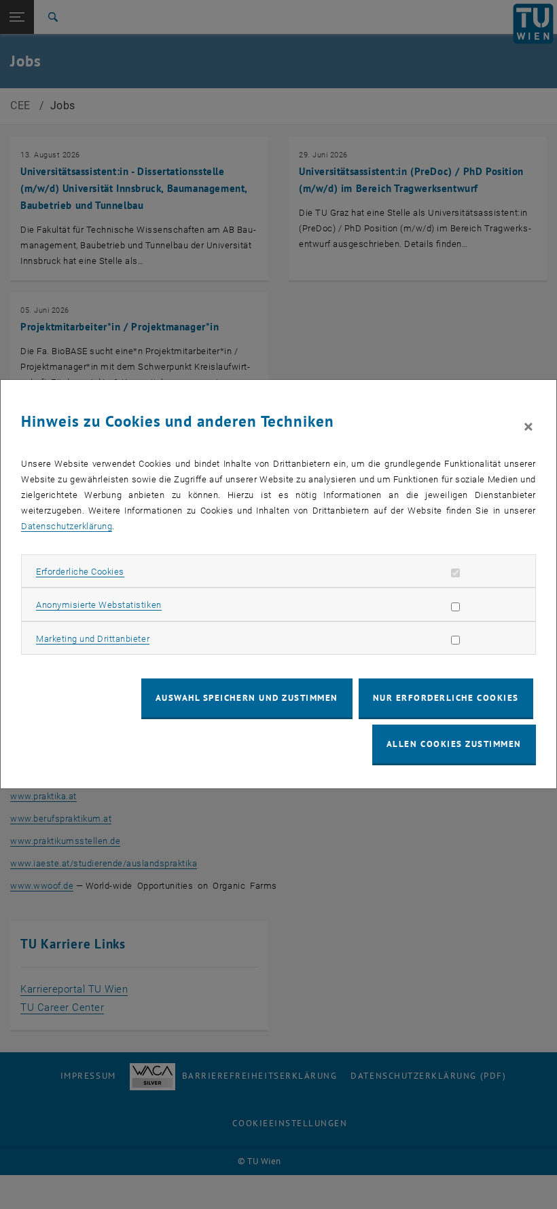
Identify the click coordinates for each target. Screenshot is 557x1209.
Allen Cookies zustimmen (454, 744)
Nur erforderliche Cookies (446, 698)
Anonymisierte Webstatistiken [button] (98, 605)
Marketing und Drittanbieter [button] (92, 639)
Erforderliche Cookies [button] (80, 572)
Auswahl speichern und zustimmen (247, 698)
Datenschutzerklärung (66, 526)
